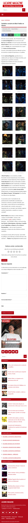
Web (2, 306)
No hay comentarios (6, 30)
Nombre (3, 293)
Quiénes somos (16, 508)
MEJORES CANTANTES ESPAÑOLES (11, 450)
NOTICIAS (7, 20)
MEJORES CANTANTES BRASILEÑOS (12, 457)
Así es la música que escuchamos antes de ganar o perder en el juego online (16, 412)
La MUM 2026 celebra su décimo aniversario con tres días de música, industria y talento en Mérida (16, 419)
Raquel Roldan (14, 28)
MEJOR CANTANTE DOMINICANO (11, 440)
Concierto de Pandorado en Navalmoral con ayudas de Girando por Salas (17, 427)
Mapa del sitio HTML (10, 518)
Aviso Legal (14, 516)
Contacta (4, 508)
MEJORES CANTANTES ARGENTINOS (12, 436)
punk (10, 219)
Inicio (2, 20)
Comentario (4, 273)
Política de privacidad (6, 516)
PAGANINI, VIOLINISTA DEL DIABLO (11, 447)
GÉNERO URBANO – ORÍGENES (10, 454)
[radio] (8, 251)
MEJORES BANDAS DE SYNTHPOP (11, 443)
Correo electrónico (6, 299)
